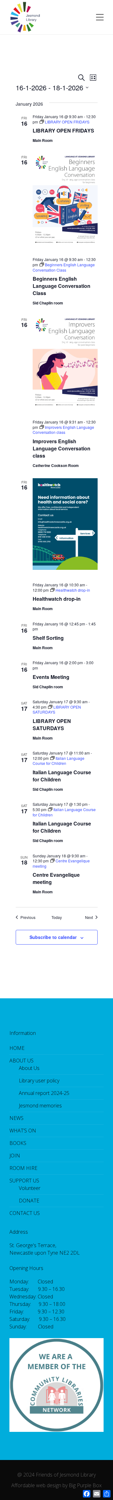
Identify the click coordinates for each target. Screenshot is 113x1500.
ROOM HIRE (23, 1168)
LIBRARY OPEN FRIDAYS (63, 130)
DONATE (29, 1200)
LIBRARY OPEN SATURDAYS (52, 724)
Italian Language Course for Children (62, 776)
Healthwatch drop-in (57, 598)
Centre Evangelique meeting (56, 878)
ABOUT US (21, 1060)
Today (56, 917)
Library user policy (39, 1080)
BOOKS (17, 1143)
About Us (29, 1068)
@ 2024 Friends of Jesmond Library (56, 1474)
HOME (16, 1048)
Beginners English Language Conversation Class (61, 286)
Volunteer (29, 1188)
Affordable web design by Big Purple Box (56, 1485)
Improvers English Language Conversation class (61, 448)
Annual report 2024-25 (44, 1093)
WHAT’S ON (22, 1130)
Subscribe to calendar (53, 937)
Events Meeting (51, 676)
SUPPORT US (24, 1180)
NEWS (16, 1118)
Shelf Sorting (48, 637)
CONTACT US (24, 1213)
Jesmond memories (40, 1105)
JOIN (14, 1155)
